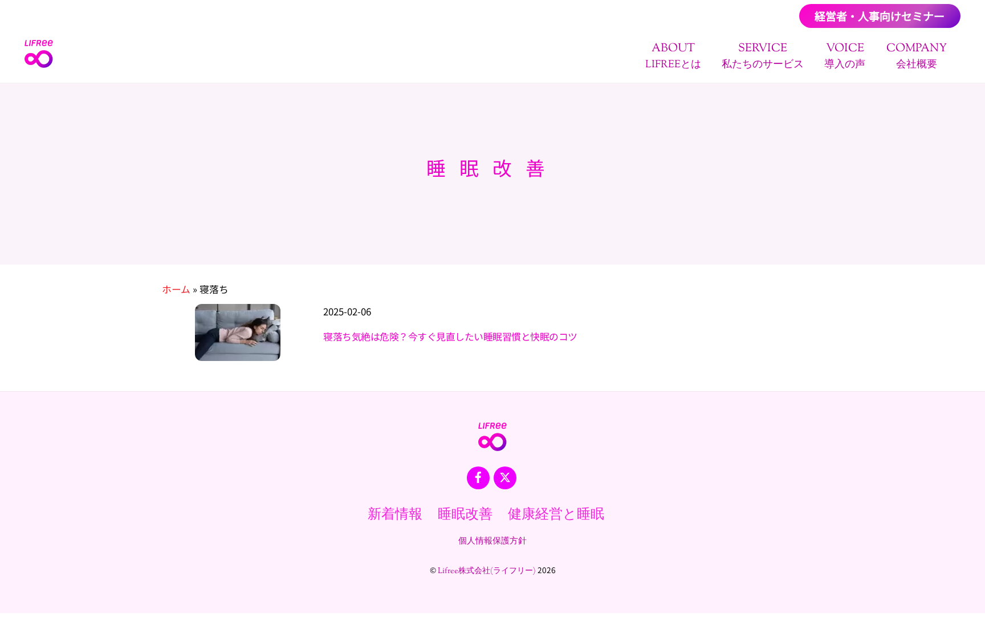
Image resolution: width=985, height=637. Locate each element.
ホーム (176, 289)
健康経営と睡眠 (556, 515)
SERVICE (763, 56)
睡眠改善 (465, 515)
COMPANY (916, 56)
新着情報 (395, 515)
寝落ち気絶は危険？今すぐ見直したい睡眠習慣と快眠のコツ (450, 336)
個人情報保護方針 (492, 541)
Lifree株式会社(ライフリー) (487, 571)
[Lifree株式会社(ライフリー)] (39, 64)
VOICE (844, 56)
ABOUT (673, 56)
